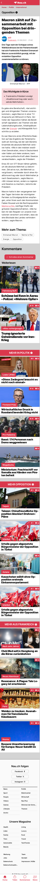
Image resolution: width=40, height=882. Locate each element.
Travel (23, 839)
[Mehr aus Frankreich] (20, 625)
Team (23, 854)
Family (5, 835)
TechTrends (25, 843)
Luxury (23, 831)
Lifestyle (6, 809)
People (5, 797)
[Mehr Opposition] (20, 484)
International (21, 7)
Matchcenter (26, 793)
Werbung (6, 854)
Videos (6, 801)
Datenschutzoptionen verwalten (11, 865)
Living (23, 827)
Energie (13, 128)
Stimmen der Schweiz (29, 805)
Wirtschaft (25, 797)
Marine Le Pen (8, 206)
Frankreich (12, 40)
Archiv (5, 813)
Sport (5, 793)
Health (5, 827)
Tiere (5, 839)
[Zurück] (1, 2)
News (5, 789)
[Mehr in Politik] (20, 353)
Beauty (5, 847)
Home (4, 7)
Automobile (7, 843)
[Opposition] (20, 12)
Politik (11, 7)
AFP (9, 38)
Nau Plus (24, 801)
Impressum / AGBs (28, 861)
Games (6, 805)
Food (23, 835)
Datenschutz (8, 861)
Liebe (5, 831)
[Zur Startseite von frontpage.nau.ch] (20, 3)
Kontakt (24, 858)
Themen (24, 809)
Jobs (5, 858)
